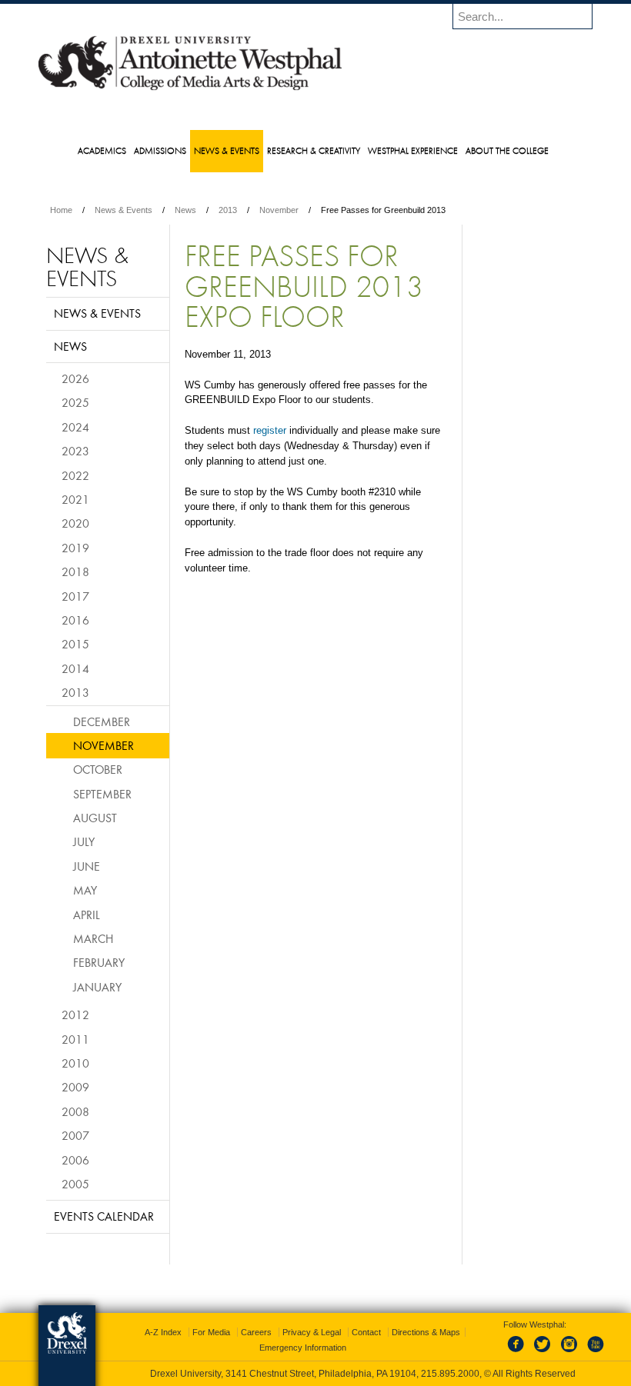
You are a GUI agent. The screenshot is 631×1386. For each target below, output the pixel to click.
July (84, 841)
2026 (75, 378)
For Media (211, 1332)
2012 (75, 1014)
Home (61, 210)
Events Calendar (104, 1216)
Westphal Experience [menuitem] (413, 150)
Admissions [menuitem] (160, 150)
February (99, 962)
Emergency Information (302, 1347)
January (97, 987)
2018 (75, 571)
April (86, 914)
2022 (75, 475)
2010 (75, 1063)
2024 (75, 427)
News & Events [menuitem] (226, 150)
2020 (75, 523)
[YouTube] (594, 1353)
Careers (256, 1332)
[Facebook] (518, 1353)
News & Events (123, 210)
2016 (75, 620)
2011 (75, 1039)
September (102, 793)
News (185, 210)
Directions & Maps (426, 1332)
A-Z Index (163, 1332)
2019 (75, 547)
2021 (75, 499)
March (93, 938)
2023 (75, 450)
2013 (228, 210)
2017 (75, 596)
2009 (75, 1086)
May (85, 890)
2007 (75, 1135)
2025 (75, 402)
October (97, 769)
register (269, 430)
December (101, 721)
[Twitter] (544, 1353)
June (86, 866)
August (95, 817)
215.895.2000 (450, 1373)
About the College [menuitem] (507, 150)
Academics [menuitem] (102, 150)
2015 (75, 643)
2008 (75, 1111)
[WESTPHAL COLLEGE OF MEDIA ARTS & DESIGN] (190, 89)
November (279, 210)
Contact (366, 1332)
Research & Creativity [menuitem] (313, 150)
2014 (75, 668)
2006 (75, 1160)
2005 (75, 1183)
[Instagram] (569, 1353)
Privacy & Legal (311, 1332)
